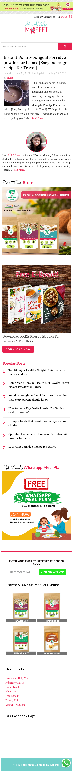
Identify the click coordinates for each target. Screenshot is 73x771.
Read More (38, 118)
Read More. (19, 169)
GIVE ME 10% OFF (52, 571)
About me (10, 691)
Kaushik (54, 765)
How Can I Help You (16, 678)
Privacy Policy (13, 700)
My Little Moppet (36, 27)
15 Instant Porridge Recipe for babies (32, 446)
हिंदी (70, 16)
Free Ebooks (12, 695)
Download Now (18, 349)
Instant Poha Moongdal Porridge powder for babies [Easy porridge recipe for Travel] (35, 62)
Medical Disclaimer (15, 704)
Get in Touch (12, 687)
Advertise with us (14, 682)
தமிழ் (64, 16)
